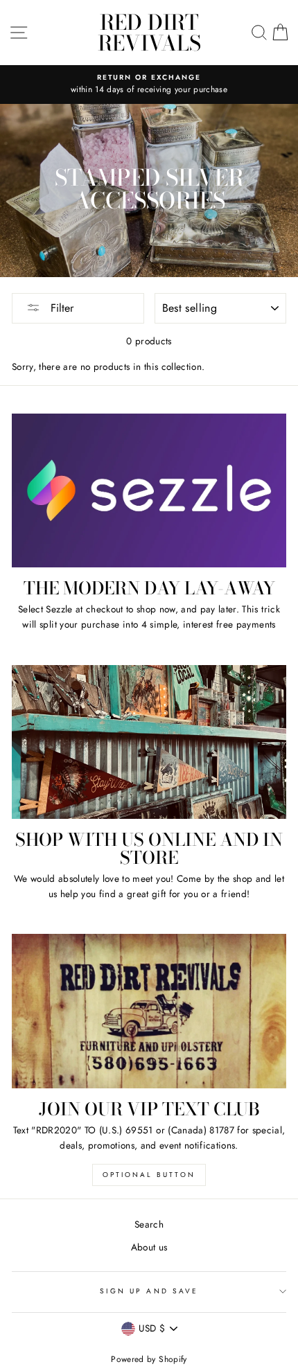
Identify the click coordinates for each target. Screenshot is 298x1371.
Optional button (149, 1174)
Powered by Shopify (148, 1359)
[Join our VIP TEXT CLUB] (149, 1011)
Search (149, 1224)
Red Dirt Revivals (149, 32)
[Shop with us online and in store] (149, 742)
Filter (60, 308)
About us (149, 1247)
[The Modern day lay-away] (149, 491)
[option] (149, 84)
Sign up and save (149, 1291)
